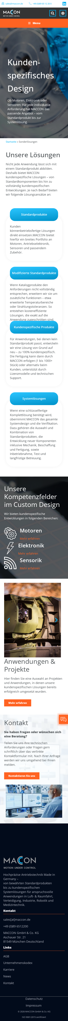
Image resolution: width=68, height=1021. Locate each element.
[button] (9, 620)
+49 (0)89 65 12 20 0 (42, 3)
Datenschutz (34, 999)
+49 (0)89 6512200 (15, 926)
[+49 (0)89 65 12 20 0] (30, 3)
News (7, 976)
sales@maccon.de (14, 3)
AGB (6, 956)
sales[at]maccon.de (16, 919)
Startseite (11, 141)
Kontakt (8, 983)
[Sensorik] (10, 563)
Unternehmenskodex (17, 963)
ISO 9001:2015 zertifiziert (34, 1017)
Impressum (34, 1005)
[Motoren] (10, 533)
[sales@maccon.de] (3, 3)
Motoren (31, 530)
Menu (36, 23)
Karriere (8, 969)
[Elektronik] (10, 548)
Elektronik (31, 545)
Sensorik (31, 560)
